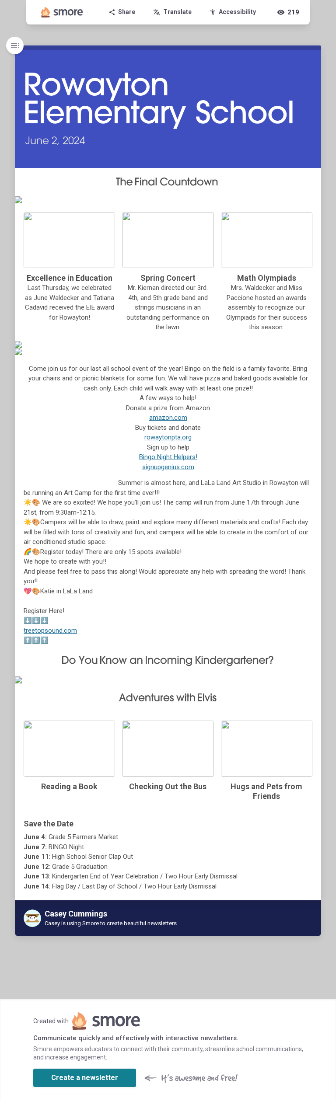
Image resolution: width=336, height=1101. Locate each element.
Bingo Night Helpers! (168, 457)
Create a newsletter (84, 1077)
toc (15, 45)
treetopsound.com (50, 630)
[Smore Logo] (62, 12)
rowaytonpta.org (168, 437)
